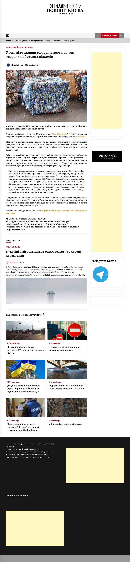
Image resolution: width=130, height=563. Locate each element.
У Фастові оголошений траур (65, 424)
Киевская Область (16, 224)
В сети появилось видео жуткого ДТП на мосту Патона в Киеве (25, 350)
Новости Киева (69, 227)
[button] (98, 35)
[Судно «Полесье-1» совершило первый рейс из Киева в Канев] (67, 369)
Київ (49, 224)
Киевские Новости (36, 224)
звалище (23, 221)
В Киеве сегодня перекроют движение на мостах (65, 348)
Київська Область (14, 47)
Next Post (11, 240)
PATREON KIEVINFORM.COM (17, 495)
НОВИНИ (28, 47)
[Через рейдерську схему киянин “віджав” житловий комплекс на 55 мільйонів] (25, 407)
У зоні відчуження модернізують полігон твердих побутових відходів (40, 55)
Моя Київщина (59, 134)
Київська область (15, 227)
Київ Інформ (60, 224)
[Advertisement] (107, 90)
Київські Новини (34, 227)
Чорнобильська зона (16, 229)
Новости (56, 227)
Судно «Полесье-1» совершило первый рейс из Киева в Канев (66, 387)
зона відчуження (38, 221)
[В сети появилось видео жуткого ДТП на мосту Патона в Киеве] (25, 330)
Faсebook (81, 137)
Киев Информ (62, 221)
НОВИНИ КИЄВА (65, 10)
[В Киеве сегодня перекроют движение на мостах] (67, 330)
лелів (46, 227)
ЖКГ (8, 247)
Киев (50, 221)
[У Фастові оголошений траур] (67, 407)
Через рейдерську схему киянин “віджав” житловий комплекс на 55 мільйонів (23, 427)
